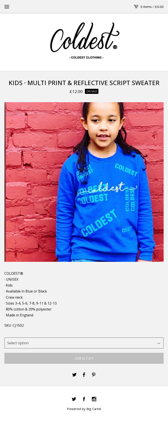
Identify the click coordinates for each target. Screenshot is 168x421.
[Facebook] (84, 399)
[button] (6, 6)
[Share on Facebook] (84, 375)
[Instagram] (94, 399)
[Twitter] (74, 399)
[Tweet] (74, 375)
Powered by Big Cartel (84, 409)
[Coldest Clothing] (84, 42)
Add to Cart (84, 358)
